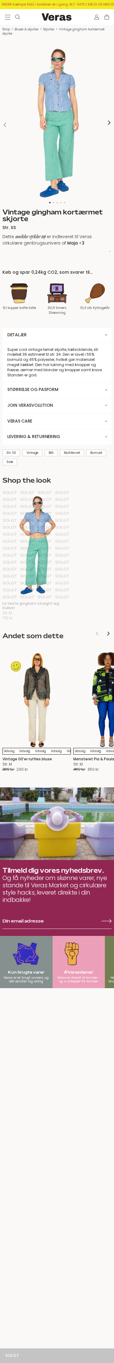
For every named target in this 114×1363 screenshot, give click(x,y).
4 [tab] (60, 202)
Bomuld (96, 452)
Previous (5, 124)
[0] (107, 17)
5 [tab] (64, 202)
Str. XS (11, 452)
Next (109, 122)
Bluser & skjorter (27, 29)
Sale (9, 462)
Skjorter (48, 29)
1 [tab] (49, 202)
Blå (51, 452)
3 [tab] (57, 202)
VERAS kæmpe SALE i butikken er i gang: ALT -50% (43, 4)
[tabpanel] (57, 122)
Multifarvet (72, 452)
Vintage (32, 452)
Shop (6, 29)
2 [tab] (53, 202)
